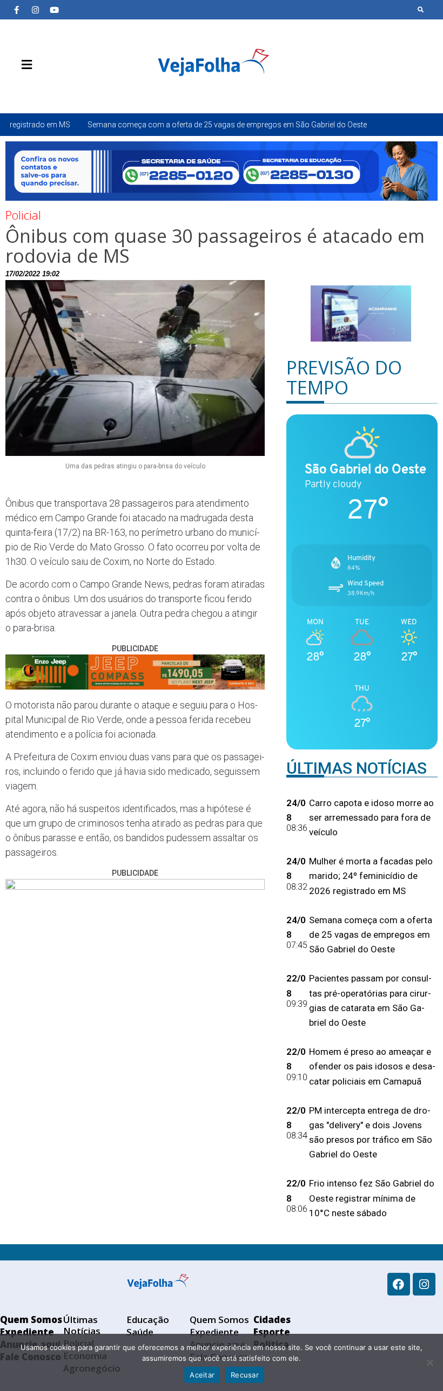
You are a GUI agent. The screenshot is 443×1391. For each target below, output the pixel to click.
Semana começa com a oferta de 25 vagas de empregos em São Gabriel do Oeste (170, 124)
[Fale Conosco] (65, 90)
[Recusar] (429, 1362)
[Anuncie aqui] (49, 90)
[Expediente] (32, 90)
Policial (23, 215)
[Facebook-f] (16, 10)
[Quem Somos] (16, 90)
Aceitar (202, 1374)
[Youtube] (54, 10)
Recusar (245, 1374)
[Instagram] (35, 10)
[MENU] (24, 64)
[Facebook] (398, 1284)
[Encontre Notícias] (421, 9)
